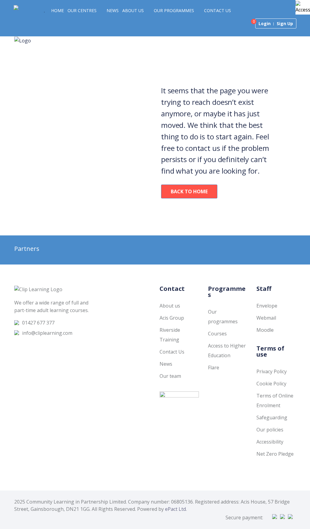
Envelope (266, 305)
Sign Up (285, 23)
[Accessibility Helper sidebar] (302, 7)
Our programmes (174, 10)
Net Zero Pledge (275, 454)
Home (57, 10)
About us (170, 305)
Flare (213, 367)
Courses (217, 333)
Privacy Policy (271, 371)
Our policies (269, 429)
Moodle (265, 330)
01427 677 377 (38, 322)
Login (265, 23)
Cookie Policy (271, 383)
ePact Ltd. (176, 509)
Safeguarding (271, 417)
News (113, 10)
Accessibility (269, 441)
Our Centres (82, 10)
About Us (133, 10)
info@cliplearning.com (47, 333)
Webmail (266, 317)
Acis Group (172, 317)
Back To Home (189, 191)
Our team (170, 376)
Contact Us (217, 10)
